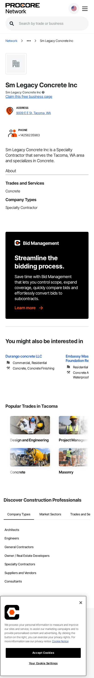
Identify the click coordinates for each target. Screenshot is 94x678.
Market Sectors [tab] (50, 514)
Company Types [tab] (18, 514)
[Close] (81, 603)
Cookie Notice (60, 641)
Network (15, 11)
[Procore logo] (22, 5)
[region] (43, 636)
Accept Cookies (43, 652)
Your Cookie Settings (43, 663)
